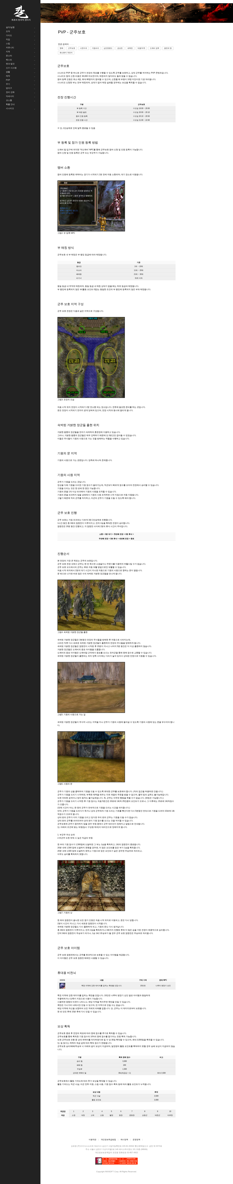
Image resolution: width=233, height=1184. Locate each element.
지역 (8, 51)
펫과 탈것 (10, 64)
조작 (8, 31)
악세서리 (10, 96)
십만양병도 (108, 48)
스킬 (8, 43)
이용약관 (92, 1139)
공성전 (120, 48)
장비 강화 (10, 92)
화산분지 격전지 (66, 53)
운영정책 (136, 1139)
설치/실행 (10, 27)
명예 (61, 48)
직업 (8, 39)
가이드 (9, 35)
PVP (8, 80)
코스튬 (9, 100)
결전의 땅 (168, 48)
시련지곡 (83, 48)
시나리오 (10, 108)
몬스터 (9, 55)
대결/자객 (141, 48)
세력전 (130, 48)
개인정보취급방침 (108, 1139)
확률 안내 (10, 104)
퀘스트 (9, 60)
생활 (8, 72)
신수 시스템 (11, 68)
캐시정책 (124, 1139)
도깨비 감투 (154, 48)
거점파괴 (95, 48)
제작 (8, 76)
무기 (8, 84)
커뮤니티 (10, 47)
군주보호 (71, 48)
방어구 (9, 88)
